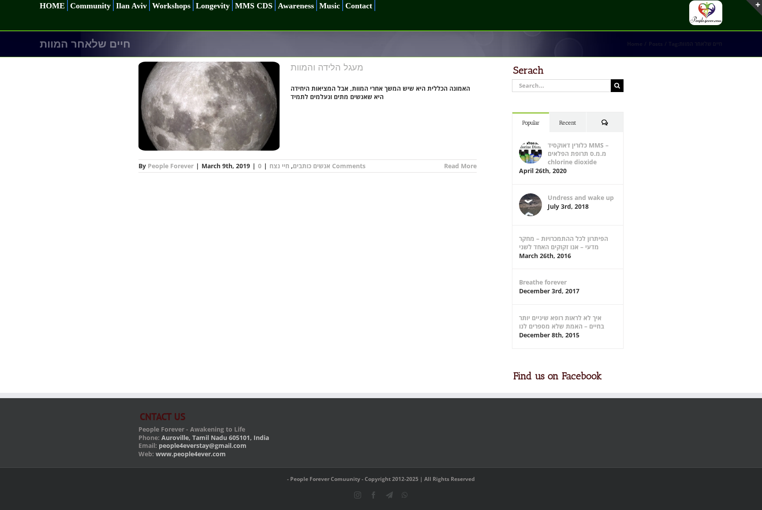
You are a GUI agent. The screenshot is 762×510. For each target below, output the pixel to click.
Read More (460, 166)
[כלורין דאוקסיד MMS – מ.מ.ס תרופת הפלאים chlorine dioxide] (530, 145)
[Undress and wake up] (530, 197)
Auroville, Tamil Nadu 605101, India (215, 437)
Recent (567, 122)
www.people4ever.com (191, 454)
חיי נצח (279, 166)
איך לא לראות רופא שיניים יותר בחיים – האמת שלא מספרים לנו (561, 322)
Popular (531, 122)
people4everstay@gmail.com (203, 445)
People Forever (171, 166)
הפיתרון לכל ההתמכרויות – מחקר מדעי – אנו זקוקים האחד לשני (563, 242)
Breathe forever (543, 282)
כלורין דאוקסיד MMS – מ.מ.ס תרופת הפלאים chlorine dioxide (578, 153)
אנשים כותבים (311, 166)
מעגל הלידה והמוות (327, 67)
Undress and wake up (581, 197)
